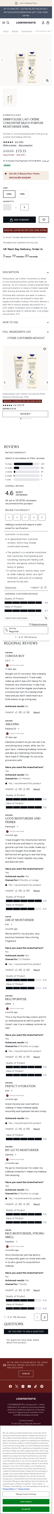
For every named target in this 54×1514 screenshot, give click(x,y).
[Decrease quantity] (7, 207)
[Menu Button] (3, 22)
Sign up (26, 1374)
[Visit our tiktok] (35, 1386)
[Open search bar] (8, 22)
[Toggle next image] (50, 60)
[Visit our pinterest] (42, 1386)
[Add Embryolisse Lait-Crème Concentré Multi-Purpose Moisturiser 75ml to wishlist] (45, 349)
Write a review (10, 145)
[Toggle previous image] (2, 60)
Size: (5, 188)
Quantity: (8, 201)
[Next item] (47, 382)
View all (45, 161)
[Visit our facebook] (10, 1386)
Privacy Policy (8, 1489)
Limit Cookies (26, 1502)
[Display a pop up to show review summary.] (23, 405)
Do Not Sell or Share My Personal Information (26, 1425)
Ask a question (26, 145)
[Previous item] (5, 382)
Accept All (26, 1509)
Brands (15, 31)
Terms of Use (24, 1489)
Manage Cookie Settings (26, 1494)
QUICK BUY (25, 414)
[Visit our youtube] (29, 1386)
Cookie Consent (26, 1421)
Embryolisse (26, 31)
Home (6, 31)
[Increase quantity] (24, 207)
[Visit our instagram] (23, 1386)
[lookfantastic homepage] (26, 22)
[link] (43, 22)
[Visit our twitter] (17, 1386)
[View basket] (48, 22)
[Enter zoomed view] (47, 80)
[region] (26, 1469)
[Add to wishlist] (44, 220)
